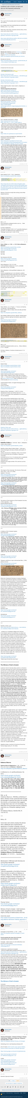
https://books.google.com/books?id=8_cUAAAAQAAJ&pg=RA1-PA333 (11, 776)
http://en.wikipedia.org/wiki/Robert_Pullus (11, 366)
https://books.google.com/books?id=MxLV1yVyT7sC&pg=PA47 (10, 884)
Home (24, 1093)
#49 (26, 929)
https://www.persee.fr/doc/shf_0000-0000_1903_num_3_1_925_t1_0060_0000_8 (11, 121)
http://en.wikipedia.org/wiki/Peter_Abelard (11, 176)
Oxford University (13, 379)
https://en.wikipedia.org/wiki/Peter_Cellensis (11, 312)
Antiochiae (11, 1048)
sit (14, 1048)
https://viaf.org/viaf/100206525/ (8, 90)
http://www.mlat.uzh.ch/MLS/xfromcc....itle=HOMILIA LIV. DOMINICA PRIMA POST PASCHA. (13, 628)
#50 (26, 1034)
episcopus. (22, 1048)
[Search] (26, 1)
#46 (26, 361)
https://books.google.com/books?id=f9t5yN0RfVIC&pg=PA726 (9, 564)
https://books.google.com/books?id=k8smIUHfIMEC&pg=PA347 (9, 483)
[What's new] (23, 1)
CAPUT (9, 1047)
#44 (26, 241)
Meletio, (23, 1047)
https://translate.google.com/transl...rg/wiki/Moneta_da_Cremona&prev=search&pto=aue (14, 61)
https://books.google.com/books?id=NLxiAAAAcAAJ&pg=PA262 (9, 1063)
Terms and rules (9, 1093)
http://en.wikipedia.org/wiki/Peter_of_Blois (11, 247)
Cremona (19, 52)
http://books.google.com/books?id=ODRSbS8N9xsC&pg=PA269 (8, 102)
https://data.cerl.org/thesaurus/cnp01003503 (11, 133)
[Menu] (1, 1)
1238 (21, 53)
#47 (26, 440)
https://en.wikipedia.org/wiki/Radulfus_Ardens (12, 445)
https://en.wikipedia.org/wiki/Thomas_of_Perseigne (13, 1041)
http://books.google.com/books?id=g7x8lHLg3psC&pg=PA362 (8, 371)
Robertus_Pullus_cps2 (6, 427)
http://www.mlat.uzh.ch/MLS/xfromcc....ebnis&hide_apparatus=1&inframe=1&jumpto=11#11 (14, 82)
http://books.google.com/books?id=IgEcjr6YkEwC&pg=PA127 (8, 387)
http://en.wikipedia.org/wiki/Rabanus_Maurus (14, 768)
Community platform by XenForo (11, 1096)
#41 (26, 18)
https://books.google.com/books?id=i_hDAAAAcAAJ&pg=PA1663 (9, 610)
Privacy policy (16, 1093)
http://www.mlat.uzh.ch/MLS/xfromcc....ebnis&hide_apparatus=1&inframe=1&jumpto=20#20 (14, 76)
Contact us (3, 1093)
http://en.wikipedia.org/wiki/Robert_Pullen (11, 365)
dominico (7, 54)
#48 (26, 760)
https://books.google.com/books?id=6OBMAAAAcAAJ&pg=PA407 (9, 320)
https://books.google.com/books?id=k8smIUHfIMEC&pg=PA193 (9, 475)
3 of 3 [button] (18, 1080)
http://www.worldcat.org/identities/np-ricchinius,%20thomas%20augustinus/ (10, 92)
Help (21, 1093)
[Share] (24, 19)
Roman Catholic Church (7, 378)
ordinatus (17, 1048)
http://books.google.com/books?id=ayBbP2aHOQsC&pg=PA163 (10, 865)
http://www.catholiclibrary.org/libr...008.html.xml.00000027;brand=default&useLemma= (14, 39)
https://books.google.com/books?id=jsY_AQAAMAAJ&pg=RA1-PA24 (9, 249)
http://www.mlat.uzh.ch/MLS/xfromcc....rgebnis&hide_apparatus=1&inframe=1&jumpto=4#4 (14, 34)
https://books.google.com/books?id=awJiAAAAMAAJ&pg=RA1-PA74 (9, 505)
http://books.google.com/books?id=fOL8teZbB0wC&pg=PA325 (8, 1060)
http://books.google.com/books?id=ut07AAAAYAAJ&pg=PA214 (10, 904)
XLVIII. (12, 1047)
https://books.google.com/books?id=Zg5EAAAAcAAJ (13, 1051)
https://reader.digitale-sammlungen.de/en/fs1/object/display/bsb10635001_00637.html (14, 106)
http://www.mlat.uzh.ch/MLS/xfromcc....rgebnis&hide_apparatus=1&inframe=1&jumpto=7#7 (14, 952)
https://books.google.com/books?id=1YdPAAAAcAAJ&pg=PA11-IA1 (9, 1054)
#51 (26, 1074)
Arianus (6, 1048)
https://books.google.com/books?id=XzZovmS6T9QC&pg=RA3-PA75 (9, 259)
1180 (5, 53)
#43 (26, 172)
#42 (26, 49)
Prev (14, 1080)
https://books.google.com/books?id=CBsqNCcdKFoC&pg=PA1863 (9, 556)
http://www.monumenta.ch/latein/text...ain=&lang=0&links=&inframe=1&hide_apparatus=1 (14, 918)
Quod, (16, 1047)
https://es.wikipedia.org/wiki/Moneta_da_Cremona (13, 56)
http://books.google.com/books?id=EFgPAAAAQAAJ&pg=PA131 (8, 616)
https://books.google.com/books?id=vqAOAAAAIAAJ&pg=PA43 (9, 534)
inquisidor (13, 54)
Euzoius (3, 1048)
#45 (26, 304)
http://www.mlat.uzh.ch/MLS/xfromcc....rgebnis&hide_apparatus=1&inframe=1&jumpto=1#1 (14, 429)
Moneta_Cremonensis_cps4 (7, 74)
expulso (20, 1047)
